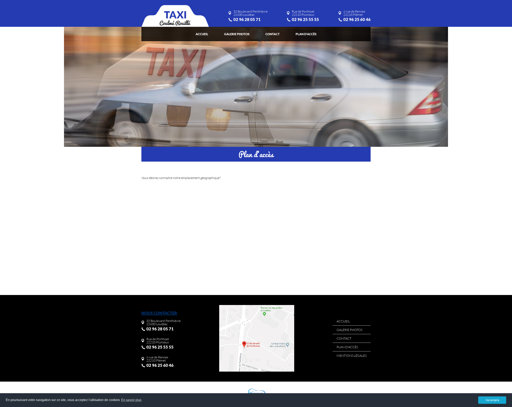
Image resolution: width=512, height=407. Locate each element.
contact (272, 34)
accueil (202, 34)
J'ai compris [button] (492, 400)
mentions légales (352, 356)
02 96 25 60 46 (357, 19)
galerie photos (236, 34)
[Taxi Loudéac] (175, 16)
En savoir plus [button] (131, 400)
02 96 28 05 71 (247, 19)
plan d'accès (306, 34)
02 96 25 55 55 (305, 19)
